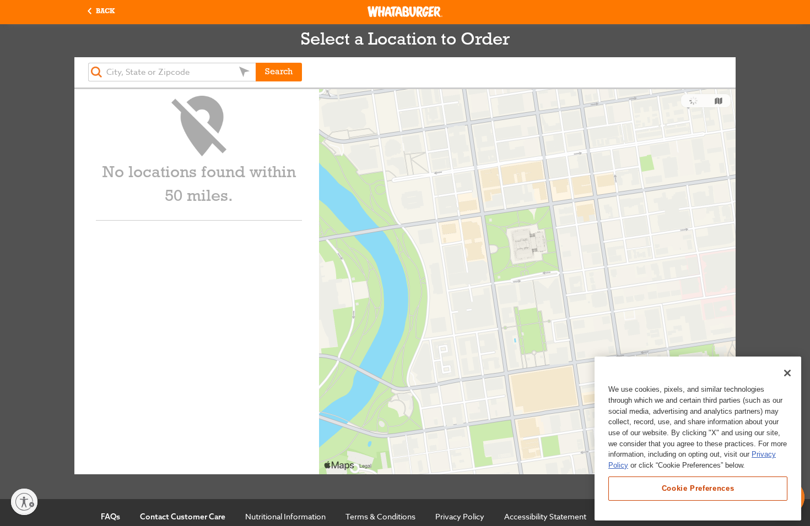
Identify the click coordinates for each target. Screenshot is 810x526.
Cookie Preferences (698, 488)
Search (279, 72)
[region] (698, 438)
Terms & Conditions (380, 516)
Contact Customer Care (182, 517)
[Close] (787, 373)
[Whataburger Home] (405, 11)
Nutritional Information (285, 516)
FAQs (110, 517)
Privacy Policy (459, 516)
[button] (101, 12)
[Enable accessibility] (24, 502)
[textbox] (172, 72)
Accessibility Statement (545, 516)
